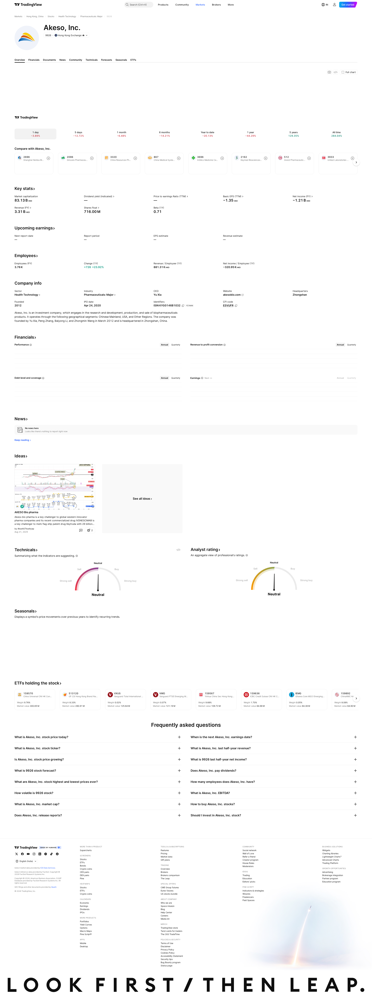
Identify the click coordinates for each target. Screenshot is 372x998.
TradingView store (169, 928)
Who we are (166, 903)
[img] (83, 35)
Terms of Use (167, 943)
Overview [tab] (20, 59)
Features (165, 850)
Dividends (84, 909)
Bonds (83, 865)
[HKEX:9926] (17, 506)
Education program (331, 881)
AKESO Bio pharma (26, 512)
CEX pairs (84, 872)
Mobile (83, 943)
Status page (166, 965)
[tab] (164, 345)
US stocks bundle (169, 894)
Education (247, 878)
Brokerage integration (332, 875)
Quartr (53, 887)
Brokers (216, 4)
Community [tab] (75, 59)
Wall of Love (248, 853)
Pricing (164, 853)
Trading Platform (330, 863)
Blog (163, 909)
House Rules (248, 863)
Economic (84, 903)
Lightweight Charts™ (332, 856)
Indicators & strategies (253, 890)
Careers (164, 915)
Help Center (166, 912)
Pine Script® (86, 934)
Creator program (250, 860)
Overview (165, 869)
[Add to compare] (48, 158)
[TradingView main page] (28, 5)
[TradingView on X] (17, 854)
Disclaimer (165, 946)
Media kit (165, 919)
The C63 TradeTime (170, 934)
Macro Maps (86, 931)
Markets (200, 4)
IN (327, 4)
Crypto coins (86, 869)
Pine (82, 878)
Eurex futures (167, 890)
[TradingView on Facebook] (22, 854)
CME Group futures (170, 887)
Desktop (84, 946)
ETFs (82, 862)
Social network (249, 850)
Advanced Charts (330, 860)
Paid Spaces (248, 900)
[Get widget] (335, 72)
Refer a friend (249, 856)
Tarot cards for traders (171, 931)
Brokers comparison (170, 875)
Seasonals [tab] (121, 59)
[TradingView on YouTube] (28, 854)
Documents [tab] (49, 59)
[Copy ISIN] (183, 305)
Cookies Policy (168, 953)
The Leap (165, 878)
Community (182, 4)
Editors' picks (249, 881)
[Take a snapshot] (329, 72)
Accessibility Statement (172, 956)
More (231, 4)
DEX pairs (84, 875)
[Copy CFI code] (236, 305)
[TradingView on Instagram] (34, 854)
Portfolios (84, 921)
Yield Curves (86, 924)
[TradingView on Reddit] (57, 854)
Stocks (83, 859)
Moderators (248, 866)
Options (83, 928)
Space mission (167, 906)
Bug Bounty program (170, 962)
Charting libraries (330, 853)
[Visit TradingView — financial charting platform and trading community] (26, 117)
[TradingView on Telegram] (46, 854)
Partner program (330, 878)
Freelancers (248, 897)
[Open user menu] (334, 5)
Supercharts (86, 850)
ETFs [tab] (133, 59)
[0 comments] (81, 530)
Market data (166, 856)
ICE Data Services (47, 868)
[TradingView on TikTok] (51, 854)
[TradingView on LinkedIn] (40, 854)
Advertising (327, 872)
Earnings (84, 906)
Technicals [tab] (92, 59)
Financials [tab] (34, 59)
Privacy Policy (167, 949)
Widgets (326, 850)
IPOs (82, 912)
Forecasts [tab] (106, 59)
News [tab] (62, 59)
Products (163, 4)
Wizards (246, 894)
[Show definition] (39, 196)
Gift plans (165, 860)
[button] (170, 5)
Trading (246, 875)
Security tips (167, 959)
